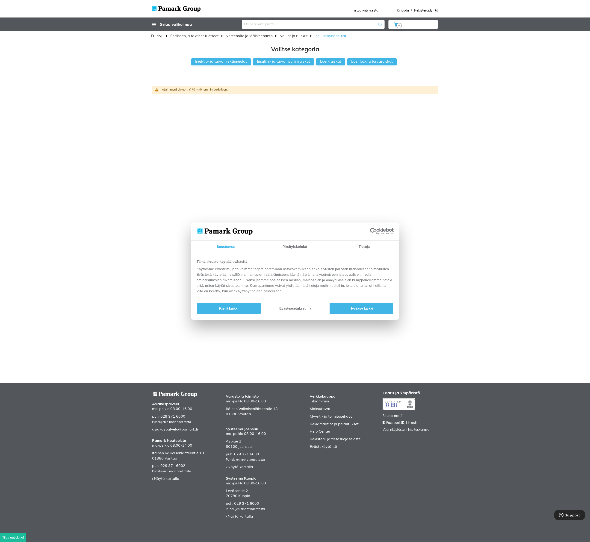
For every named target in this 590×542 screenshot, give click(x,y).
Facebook (393, 423)
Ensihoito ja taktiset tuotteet (195, 36)
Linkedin (412, 423)
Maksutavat (320, 409)
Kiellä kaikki (228, 308)
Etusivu (157, 36)
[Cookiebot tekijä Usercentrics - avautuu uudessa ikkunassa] (373, 231)
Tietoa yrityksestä (365, 10)
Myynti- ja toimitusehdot (331, 417)
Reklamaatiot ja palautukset (334, 424)
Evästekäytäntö (323, 447)
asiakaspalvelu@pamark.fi (175, 429)
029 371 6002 (172, 466)
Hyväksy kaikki (361, 308)
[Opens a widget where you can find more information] (569, 515)
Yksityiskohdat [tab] (295, 246)
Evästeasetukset (292, 308)
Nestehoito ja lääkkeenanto (250, 36)
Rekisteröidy (423, 10)
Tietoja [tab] (364, 246)
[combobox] (313, 24)
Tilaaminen (319, 401)
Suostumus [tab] (226, 246)
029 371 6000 (172, 417)
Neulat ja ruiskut (294, 36)
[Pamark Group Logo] (176, 7)
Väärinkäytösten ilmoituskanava (406, 430)
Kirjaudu (403, 10)
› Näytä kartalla (165, 479)
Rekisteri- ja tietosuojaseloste (335, 439)
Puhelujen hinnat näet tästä (171, 422)
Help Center (320, 432)
